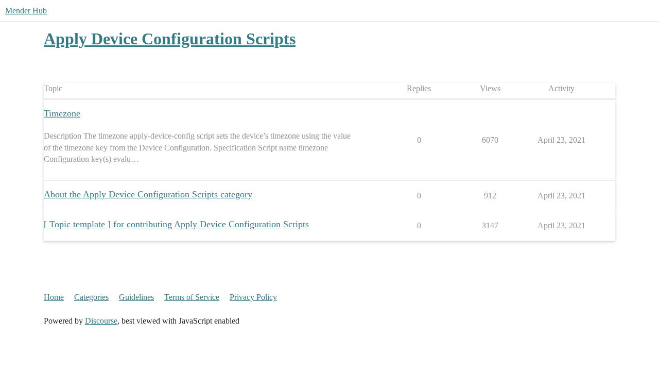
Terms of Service (191, 297)
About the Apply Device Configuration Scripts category (148, 194)
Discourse (101, 320)
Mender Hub (26, 10)
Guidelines (136, 297)
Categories (91, 297)
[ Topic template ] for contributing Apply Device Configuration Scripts (176, 224)
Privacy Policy (253, 297)
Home (54, 297)
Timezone (62, 113)
